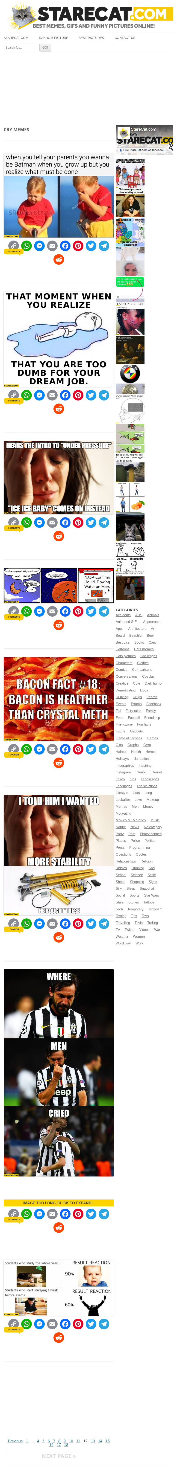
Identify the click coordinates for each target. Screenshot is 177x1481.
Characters (124, 663)
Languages (124, 786)
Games (152, 738)
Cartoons (123, 649)
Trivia (139, 923)
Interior (141, 772)
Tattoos (149, 902)
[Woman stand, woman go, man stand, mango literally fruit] (130, 497)
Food (119, 718)
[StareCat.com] (88, 15)
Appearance (152, 622)
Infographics (125, 765)
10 (71, 1441)
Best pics (123, 642)
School (121, 875)
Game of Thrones (129, 738)
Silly (119, 888)
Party (120, 834)
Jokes (120, 779)
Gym (147, 745)
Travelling (123, 923)
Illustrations (141, 759)
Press (120, 847)
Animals (153, 615)
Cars (152, 642)
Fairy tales (133, 711)
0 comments (14, 251)
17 (59, 1445)
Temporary (135, 909)
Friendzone (124, 724)
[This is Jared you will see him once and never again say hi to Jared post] (130, 467)
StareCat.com (16, 38)
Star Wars (151, 895)
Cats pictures (126, 656)
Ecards (152, 697)
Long (148, 793)
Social (120, 895)
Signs (153, 882)
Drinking (122, 697)
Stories (133, 902)
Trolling (152, 923)
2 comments (14, 401)
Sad (152, 868)
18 (66, 1445)
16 (51, 1445)
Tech (119, 909)
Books (139, 642)
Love (138, 799)
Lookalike (123, 799)
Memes (121, 806)
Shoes (120, 882)
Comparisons (142, 669)
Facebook (153, 704)
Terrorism (155, 909)
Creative (122, 683)
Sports (134, 895)
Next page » (58, 1456)
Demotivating (126, 690)
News (134, 827)
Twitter (130, 930)
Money (148, 806)
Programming (139, 847)
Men (135, 806)
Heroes (150, 752)
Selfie (152, 875)
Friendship (152, 718)
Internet (156, 772)
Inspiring (145, 765)
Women (139, 936)
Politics (150, 840)
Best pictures (91, 38)
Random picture (53, 38)
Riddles (121, 868)
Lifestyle (122, 793)
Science (137, 875)
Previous (15, 1441)
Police (135, 840)
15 (108, 1441)
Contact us (125, 38)
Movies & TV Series (131, 820)
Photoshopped (151, 834)
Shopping (137, 882)
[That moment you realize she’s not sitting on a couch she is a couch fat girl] (130, 202)
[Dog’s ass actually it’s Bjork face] (130, 261)
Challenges (148, 656)
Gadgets (136, 731)
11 (78, 1441)
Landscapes (150, 779)
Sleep (131, 888)
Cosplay (148, 676)
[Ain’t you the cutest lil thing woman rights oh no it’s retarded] (130, 556)
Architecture (137, 628)
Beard (120, 635)
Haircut (121, 752)
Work (140, 943)
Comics (121, 669)
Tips (134, 916)
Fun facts (144, 724)
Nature (121, 827)
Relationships (126, 861)
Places (121, 840)
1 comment (14, 755)
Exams (136, 704)
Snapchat (147, 888)
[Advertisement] (88, 86)
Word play (123, 943)
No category (153, 827)
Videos (144, 930)
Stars (120, 902)
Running (138, 868)
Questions (123, 854)
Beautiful (135, 635)
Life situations (147, 786)
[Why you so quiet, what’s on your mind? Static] (130, 409)
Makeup (153, 799)
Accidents (123, 615)
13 (93, 1441)
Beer (150, 635)
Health (136, 752)
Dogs (144, 690)
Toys (145, 916)
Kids (133, 779)
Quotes (141, 854)
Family (151, 711)
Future (120, 731)
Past (131, 834)
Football (134, 718)
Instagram (123, 772)
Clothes (143, 663)
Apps (120, 628)
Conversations (127, 676)
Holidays (122, 759)
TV (118, 930)
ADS (138, 615)
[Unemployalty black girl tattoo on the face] (130, 320)
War (157, 930)
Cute (136, 683)
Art (153, 628)
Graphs (133, 745)
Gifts (119, 745)
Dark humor (154, 683)
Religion (147, 861)
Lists (136, 793)
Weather (122, 936)
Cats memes (144, 649)
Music (155, 820)
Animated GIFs (127, 622)
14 (100, 1441)
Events (121, 704)
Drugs (137, 697)
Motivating (123, 813)
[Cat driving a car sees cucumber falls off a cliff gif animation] (130, 526)
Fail (118, 711)
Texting (121, 916)
